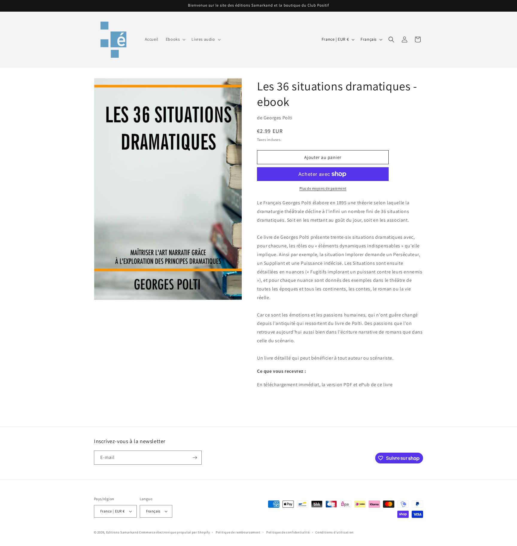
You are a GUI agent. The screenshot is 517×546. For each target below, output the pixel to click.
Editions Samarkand (122, 532)
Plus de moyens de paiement (322, 188)
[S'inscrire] (194, 458)
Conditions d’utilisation (334, 532)
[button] (175, 39)
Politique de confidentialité (288, 532)
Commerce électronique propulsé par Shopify (174, 532)
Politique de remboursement (238, 532)
